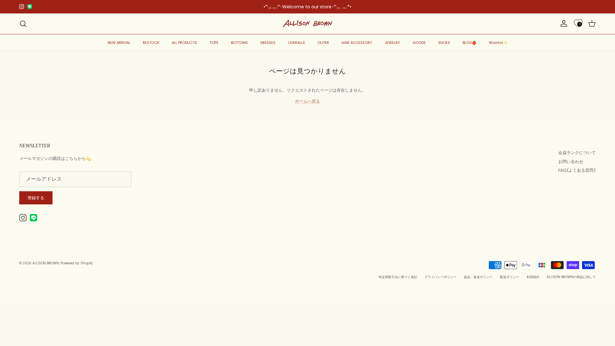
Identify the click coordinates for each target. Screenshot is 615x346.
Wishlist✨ (498, 42)
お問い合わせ (570, 162)
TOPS (213, 42)
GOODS (419, 42)
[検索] (23, 24)
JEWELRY (392, 42)
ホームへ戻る (307, 101)
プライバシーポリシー (440, 277)
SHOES (444, 42)
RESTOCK (151, 42)
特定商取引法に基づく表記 (398, 277)
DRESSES (267, 42)
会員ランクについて (577, 153)
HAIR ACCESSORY (356, 42)
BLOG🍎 (469, 42)
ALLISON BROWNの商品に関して (571, 277)
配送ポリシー (509, 277)
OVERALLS (296, 42)
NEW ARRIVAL (119, 42)
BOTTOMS (239, 42)
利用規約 (533, 277)
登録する (36, 198)
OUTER (323, 42)
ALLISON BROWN (45, 263)
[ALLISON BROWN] (307, 24)
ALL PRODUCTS (184, 42)
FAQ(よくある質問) (576, 170)
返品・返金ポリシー (478, 277)
